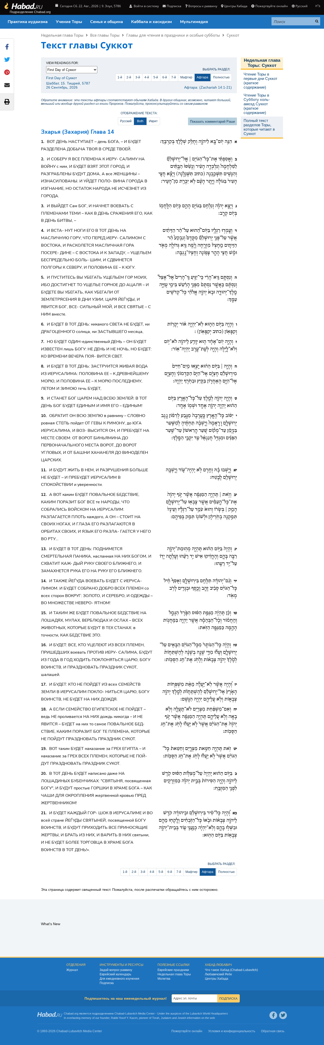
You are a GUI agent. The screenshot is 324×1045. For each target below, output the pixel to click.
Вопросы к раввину (202, 6)
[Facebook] (273, 1015)
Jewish (181, 1017)
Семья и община (106, 22)
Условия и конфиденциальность (231, 1031)
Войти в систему (146, 6)
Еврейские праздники (173, 970)
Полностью (221, 77)
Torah (155, 1017)
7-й (173, 77)
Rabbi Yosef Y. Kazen (124, 1017)
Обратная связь (272, 1031)
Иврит (153, 121)
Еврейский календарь (115, 974)
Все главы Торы (105, 35)
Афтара (202, 77)
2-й (129, 77)
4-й (146, 77)
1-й (120, 77)
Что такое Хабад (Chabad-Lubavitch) (231, 970)
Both (140, 121)
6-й (164, 77)
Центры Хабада (216, 978)
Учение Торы (69, 22)
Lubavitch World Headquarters (209, 1013)
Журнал (72, 970)
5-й (155, 77)
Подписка (107, 983)
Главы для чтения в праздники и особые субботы (173, 35)
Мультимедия (194, 22)
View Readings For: (62, 63)
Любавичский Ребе (218, 974)
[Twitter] (283, 1015)
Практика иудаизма (28, 22)
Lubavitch (131, 1013)
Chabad (119, 1013)
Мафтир (186, 77)
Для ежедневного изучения (119, 978)
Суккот (233, 35)
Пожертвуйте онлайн (271, 6)
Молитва (164, 978)
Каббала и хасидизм (151, 22)
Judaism (166, 1017)
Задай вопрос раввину (116, 970)
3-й (137, 77)
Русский (126, 121)
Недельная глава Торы (62, 35)
